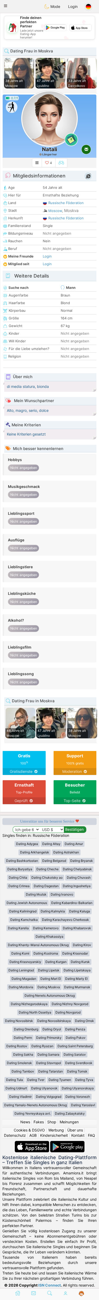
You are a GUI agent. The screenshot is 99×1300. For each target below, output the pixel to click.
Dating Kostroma (46, 953)
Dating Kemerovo (46, 928)
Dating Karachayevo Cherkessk (65, 920)
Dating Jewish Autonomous (27, 903)
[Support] (81, 1293)
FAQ (91, 1135)
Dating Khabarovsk (77, 928)
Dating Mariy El (76, 979)
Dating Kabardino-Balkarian (71, 903)
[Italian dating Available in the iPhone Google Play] (67, 1143)
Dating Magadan (24, 979)
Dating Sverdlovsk (78, 1063)
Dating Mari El (50, 979)
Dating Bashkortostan (22, 861)
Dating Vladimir (20, 1097)
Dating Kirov (82, 945)
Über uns (75, 1130)
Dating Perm (23, 1038)
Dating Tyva (84, 1080)
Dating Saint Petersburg (75, 1046)
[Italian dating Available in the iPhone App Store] (32, 1143)
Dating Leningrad (21, 970)
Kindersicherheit (54, 1135)
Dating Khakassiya (49, 936)
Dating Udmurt (16, 1088)
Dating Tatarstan (50, 1071)
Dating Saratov (75, 1054)
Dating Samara (48, 1054)
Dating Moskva (48, 987)
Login (73, 6)
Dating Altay (51, 844)
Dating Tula (14, 1080)
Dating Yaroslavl (83, 1105)
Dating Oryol (52, 1029)
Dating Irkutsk (36, 894)
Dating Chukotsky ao (47, 877)
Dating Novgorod (68, 1012)
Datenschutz (15, 1135)
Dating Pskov (76, 1038)
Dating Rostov (16, 1046)
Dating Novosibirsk (19, 1021)
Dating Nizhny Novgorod (70, 1004)
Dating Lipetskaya (77, 970)
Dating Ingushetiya (77, 886)
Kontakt (77, 1135)
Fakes (39, 1122)
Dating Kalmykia (53, 911)
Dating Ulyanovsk (44, 1088)
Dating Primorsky (49, 1038)
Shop (51, 1122)
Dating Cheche (47, 869)
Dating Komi (20, 953)
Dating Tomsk (77, 1071)
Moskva (71, 210)
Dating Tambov (23, 1071)
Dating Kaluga (79, 911)
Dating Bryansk (81, 861)
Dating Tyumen (60, 1080)
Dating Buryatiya (19, 869)
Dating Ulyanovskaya (78, 1088)
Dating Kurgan (56, 962)
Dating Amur (74, 844)
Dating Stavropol (48, 1063)
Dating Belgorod (54, 861)
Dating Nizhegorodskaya (29, 1004)
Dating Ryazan (42, 1046)
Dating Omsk (84, 1021)
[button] (5, 6)
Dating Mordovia (21, 987)
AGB (33, 1135)
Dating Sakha (23, 1054)
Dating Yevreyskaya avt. (33, 1113)
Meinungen (69, 1122)
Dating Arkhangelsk (34, 852)
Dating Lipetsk (48, 970)
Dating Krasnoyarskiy (25, 962)
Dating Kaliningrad (22, 911)
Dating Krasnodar (75, 953)
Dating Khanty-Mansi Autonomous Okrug (38, 945)
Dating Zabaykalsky (70, 1113)
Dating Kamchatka (24, 920)
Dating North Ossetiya (35, 1012)
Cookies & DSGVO (29, 1130)
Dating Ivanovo (62, 894)
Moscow (55, 211)
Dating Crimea (19, 886)
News (25, 1122)
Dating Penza (75, 1029)
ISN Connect (49, 1285)
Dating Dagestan (46, 886)
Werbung (56, 1130)
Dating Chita (18, 877)
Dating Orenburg (26, 1029)
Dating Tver (35, 1080)
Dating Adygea (27, 844)
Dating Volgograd (48, 1097)
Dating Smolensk (19, 1063)
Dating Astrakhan (66, 852)
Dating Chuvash (79, 877)
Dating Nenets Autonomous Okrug (50, 995)
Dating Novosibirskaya (54, 1021)
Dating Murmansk (77, 987)
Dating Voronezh (77, 1097)
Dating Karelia (18, 928)
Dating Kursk (80, 962)
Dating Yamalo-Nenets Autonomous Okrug (35, 1105)
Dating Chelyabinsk (77, 869)
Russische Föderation (66, 203)
